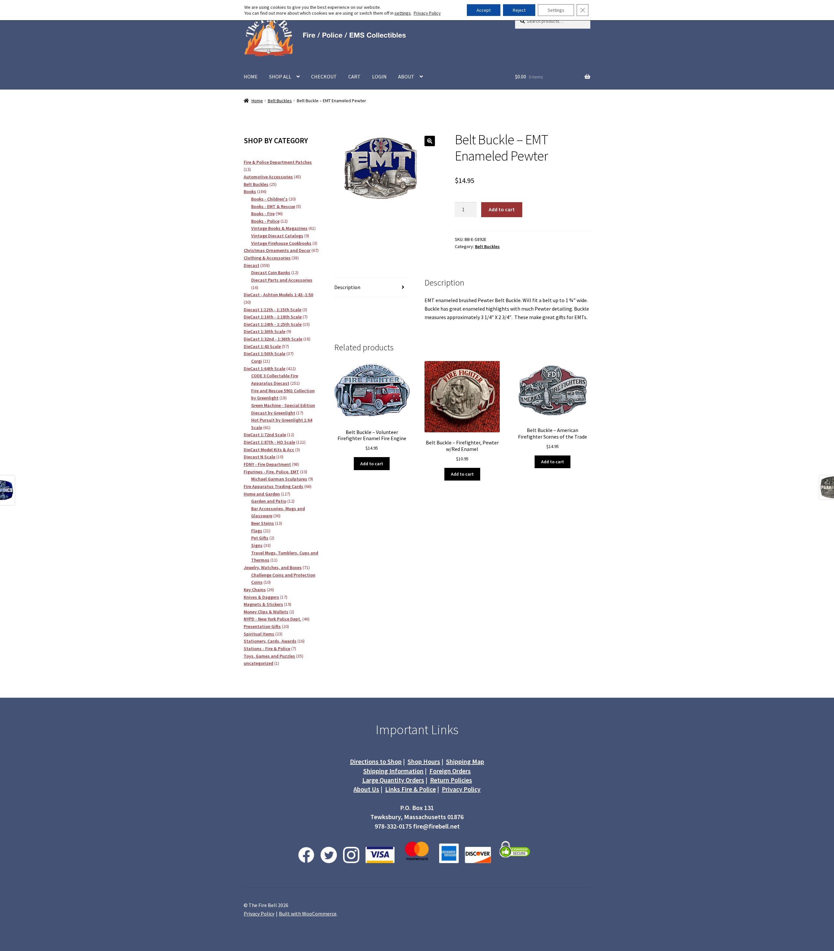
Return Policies (451, 780)
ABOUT (406, 76)
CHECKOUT (324, 76)
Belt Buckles (280, 101)
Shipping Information (393, 771)
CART (354, 76)
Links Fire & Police (410, 789)
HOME (251, 76)
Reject (519, 10)
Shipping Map (465, 761)
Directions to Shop (376, 761)
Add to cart (502, 209)
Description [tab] (347, 287)
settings (403, 13)
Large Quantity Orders (393, 780)
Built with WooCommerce (308, 913)
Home (257, 101)
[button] (429, 141)
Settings (556, 10)
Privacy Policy (461, 789)
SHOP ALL (280, 76)
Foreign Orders (450, 771)
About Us (366, 789)
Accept (484, 10)
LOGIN (379, 76)
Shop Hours (424, 761)
